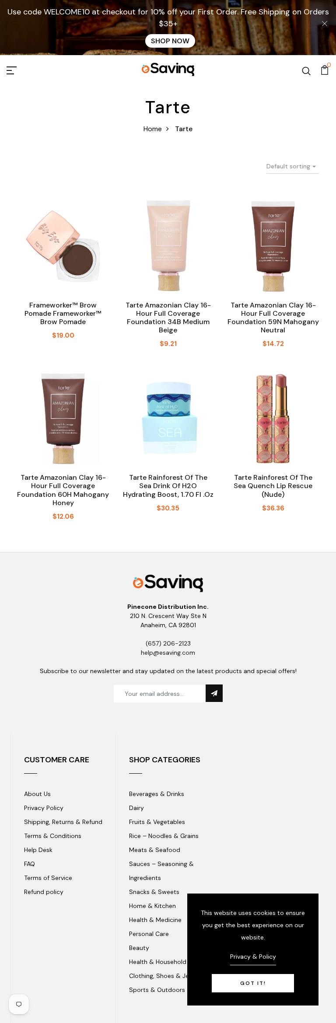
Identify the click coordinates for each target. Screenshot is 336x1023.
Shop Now (170, 40)
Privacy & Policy (253, 956)
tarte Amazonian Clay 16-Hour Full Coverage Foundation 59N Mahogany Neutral (273, 317)
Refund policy (43, 892)
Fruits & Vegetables (157, 822)
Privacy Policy (43, 808)
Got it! (253, 983)
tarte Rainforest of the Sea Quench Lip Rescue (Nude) (273, 486)
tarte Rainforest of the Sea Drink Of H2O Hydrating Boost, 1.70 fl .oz (168, 486)
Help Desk (38, 850)
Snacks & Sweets (154, 892)
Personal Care (149, 934)
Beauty (139, 948)
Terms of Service (48, 878)
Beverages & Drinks (156, 794)
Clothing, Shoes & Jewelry (166, 976)
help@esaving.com (168, 652)
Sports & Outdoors (157, 990)
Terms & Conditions (52, 836)
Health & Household (157, 962)
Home (153, 128)
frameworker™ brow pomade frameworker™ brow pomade (63, 313)
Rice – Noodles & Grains (164, 836)
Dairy (136, 808)
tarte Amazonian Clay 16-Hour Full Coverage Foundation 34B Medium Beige (168, 317)
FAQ (29, 864)
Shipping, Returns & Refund (63, 822)
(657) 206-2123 (168, 643)
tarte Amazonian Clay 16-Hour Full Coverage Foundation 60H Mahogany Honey (63, 490)
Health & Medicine (155, 920)
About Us (37, 794)
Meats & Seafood (154, 850)
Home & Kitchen (152, 906)
